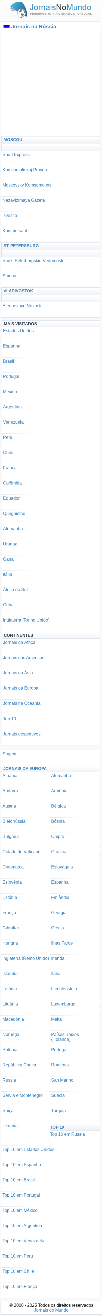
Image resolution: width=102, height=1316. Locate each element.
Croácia (58, 851)
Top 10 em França (19, 1286)
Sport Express (16, 154)
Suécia (58, 1095)
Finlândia (60, 897)
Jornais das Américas (23, 657)
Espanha (11, 346)
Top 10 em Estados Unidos (28, 1149)
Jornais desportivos (22, 734)
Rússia (9, 1080)
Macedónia (13, 1019)
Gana (8, 559)
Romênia (60, 1065)
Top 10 (9, 718)
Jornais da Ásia (18, 673)
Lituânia (10, 1004)
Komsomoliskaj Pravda (24, 169)
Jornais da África (19, 642)
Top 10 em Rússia (67, 1134)
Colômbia (12, 483)
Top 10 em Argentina (22, 1225)
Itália (7, 574)
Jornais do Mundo (51, 1310)
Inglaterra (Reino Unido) (26, 620)
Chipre (57, 836)
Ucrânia (10, 1125)
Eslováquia (62, 867)
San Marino (62, 1080)
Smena (9, 276)
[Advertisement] (51, 83)
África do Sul (15, 589)
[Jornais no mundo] (51, 19)
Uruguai (10, 544)
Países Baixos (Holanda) (65, 1037)
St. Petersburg (21, 245)
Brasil (8, 361)
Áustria (9, 806)
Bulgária (10, 836)
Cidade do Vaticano (21, 851)
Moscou (13, 139)
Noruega (10, 1034)
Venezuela (13, 422)
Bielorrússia (14, 821)
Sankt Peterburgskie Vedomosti (32, 260)
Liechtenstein (64, 988)
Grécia (57, 928)
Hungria (10, 943)
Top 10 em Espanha (21, 1164)
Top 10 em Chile (18, 1271)
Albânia (9, 775)
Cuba (8, 605)
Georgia (59, 912)
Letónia (9, 988)
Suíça (8, 1110)
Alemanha (13, 528)
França (10, 467)
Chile (8, 452)
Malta (56, 1019)
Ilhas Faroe (62, 943)
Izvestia (9, 215)
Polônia (9, 1049)
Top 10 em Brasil (18, 1180)
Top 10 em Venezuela (23, 1241)
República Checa (19, 1065)
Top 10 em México (20, 1210)
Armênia (59, 791)
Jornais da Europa (20, 688)
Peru (7, 437)
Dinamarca (13, 867)
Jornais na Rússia (33, 26)
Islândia (10, 973)
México (10, 391)
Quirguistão (14, 513)
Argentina (12, 407)
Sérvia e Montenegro (22, 1095)
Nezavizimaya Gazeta (23, 200)
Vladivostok (18, 290)
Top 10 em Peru (17, 1256)
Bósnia (58, 821)
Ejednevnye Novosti (21, 305)
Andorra (10, 791)
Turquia (58, 1110)
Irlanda (57, 958)
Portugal (11, 376)
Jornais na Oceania (22, 703)
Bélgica (58, 806)
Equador (11, 498)
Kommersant (14, 230)
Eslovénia (12, 882)
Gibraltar (10, 928)
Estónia (9, 897)
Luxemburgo (63, 1004)
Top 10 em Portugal (21, 1195)
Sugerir (9, 754)
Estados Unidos (18, 330)
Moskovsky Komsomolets (26, 185)
